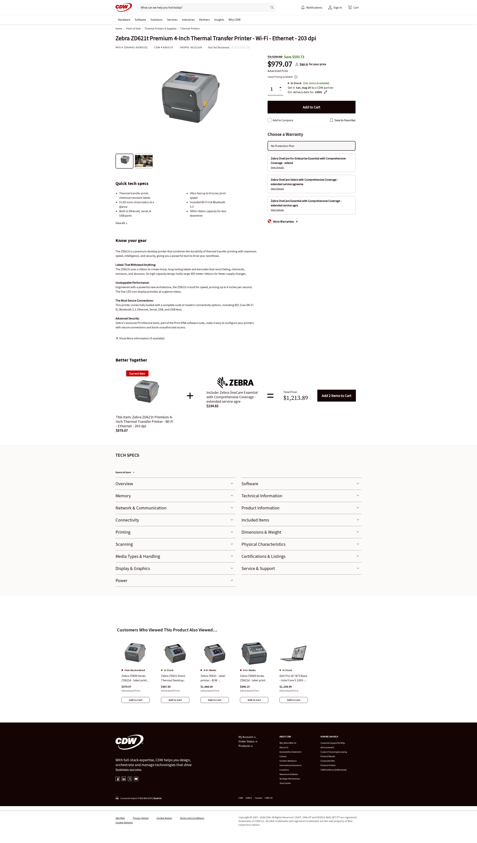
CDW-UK (269, 797)
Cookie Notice (164, 818)
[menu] (312, 7)
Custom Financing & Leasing (333, 751)
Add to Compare (283, 120)
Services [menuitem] (172, 19)
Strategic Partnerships (289, 778)
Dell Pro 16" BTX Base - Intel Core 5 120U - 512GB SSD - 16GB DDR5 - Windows (293, 678)
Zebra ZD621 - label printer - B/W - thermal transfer (212, 678)
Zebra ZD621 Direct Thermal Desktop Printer (173, 678)
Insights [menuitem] (219, 19)
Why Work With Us (287, 742)
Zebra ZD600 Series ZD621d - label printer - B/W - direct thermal (135, 678)
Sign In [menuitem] (338, 7)
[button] (353, 7)
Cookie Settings (124, 822)
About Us (283, 747)
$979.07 (280, 64)
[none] (124, 19)
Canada (258, 797)
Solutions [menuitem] (157, 19)
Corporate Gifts (327, 760)
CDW (240, 797)
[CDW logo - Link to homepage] (124, 7)
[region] (238, 668)
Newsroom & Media (288, 774)
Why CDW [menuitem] (235, 19)
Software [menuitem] (140, 19)
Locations (284, 769)
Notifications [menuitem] (314, 7)
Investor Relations (288, 760)
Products (244, 746)
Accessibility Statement (290, 751)
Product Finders (328, 765)
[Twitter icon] (130, 779)
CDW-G (249, 797)
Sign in (304, 64)
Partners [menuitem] (204, 19)
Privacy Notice (141, 818)
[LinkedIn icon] (124, 779)
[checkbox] (269, 120)
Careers (283, 756)
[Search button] (272, 7)
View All (121, 223)
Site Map (120, 818)
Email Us (158, 798)
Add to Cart (336, 395)
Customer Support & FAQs (332, 742)
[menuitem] (303, 7)
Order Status (246, 741)
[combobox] (201, 7)
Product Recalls (327, 756)
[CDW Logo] (124, 7)
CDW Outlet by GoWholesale (333, 769)
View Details (277, 167)
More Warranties (283, 221)
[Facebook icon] (118, 779)
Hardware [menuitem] (124, 19)
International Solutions (290, 765)
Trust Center (285, 783)
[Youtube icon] (136, 779)
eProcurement (327, 747)
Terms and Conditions (192, 818)
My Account (245, 737)
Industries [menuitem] (188, 19)
